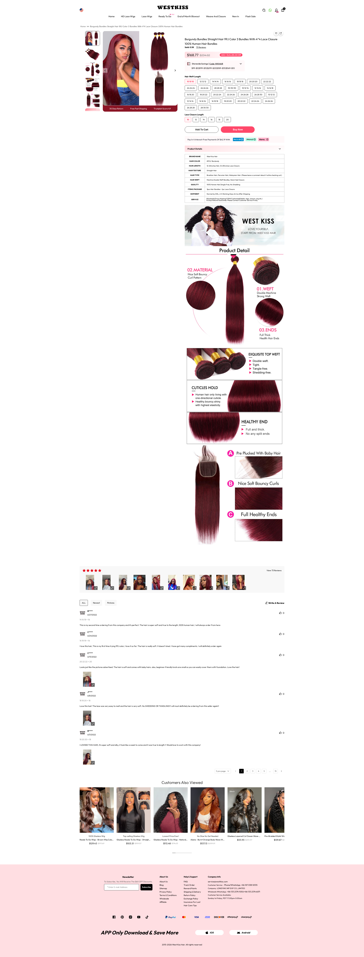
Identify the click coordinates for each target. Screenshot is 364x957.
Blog (162, 885)
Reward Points (190, 888)
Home (111, 16)
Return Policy (189, 895)
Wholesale (164, 898)
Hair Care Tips (190, 905)
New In (235, 16)
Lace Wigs (147, 16)
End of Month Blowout (189, 16)
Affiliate (163, 902)
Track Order (189, 885)
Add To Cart (201, 129)
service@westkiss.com (218, 881)
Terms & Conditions (168, 895)
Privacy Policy (166, 892)
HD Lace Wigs (128, 16)
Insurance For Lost (192, 902)
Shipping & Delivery (192, 892)
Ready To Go (165, 16)
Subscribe (146, 887)
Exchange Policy (191, 898)
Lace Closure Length (194, 114)
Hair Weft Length (193, 76)
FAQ (186, 881)
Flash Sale (250, 16)
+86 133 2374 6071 (252, 891)
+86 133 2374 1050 (235, 891)
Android (245, 932)
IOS (212, 932)
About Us (164, 881)
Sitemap (163, 888)
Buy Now (238, 129)
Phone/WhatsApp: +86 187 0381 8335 (241, 885)
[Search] (264, 10)
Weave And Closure (216, 16)
